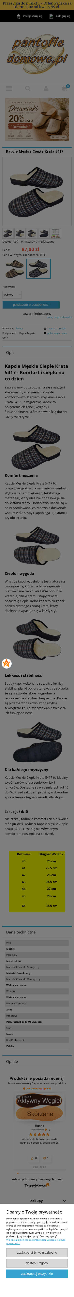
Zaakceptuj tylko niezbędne (37, 1252)
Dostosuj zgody (37, 1263)
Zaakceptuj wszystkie (37, 1274)
